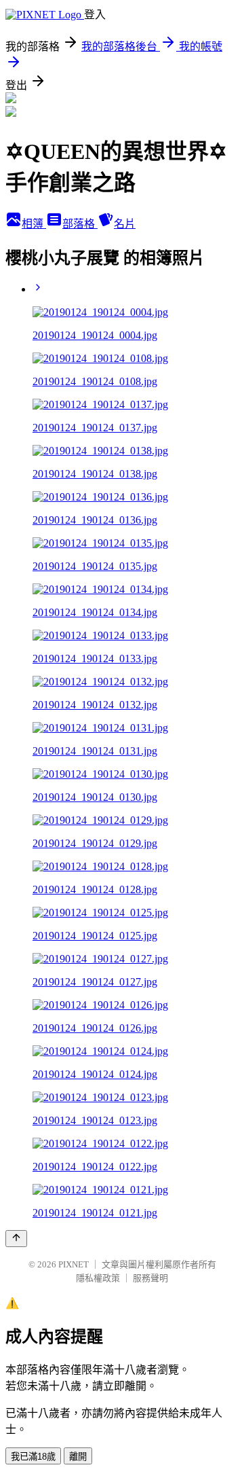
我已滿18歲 (33, 1457)
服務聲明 (150, 1278)
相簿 (34, 224)
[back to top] (16, 1238)
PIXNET (73, 1264)
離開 (78, 1457)
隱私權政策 (98, 1278)
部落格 (80, 224)
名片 (125, 224)
